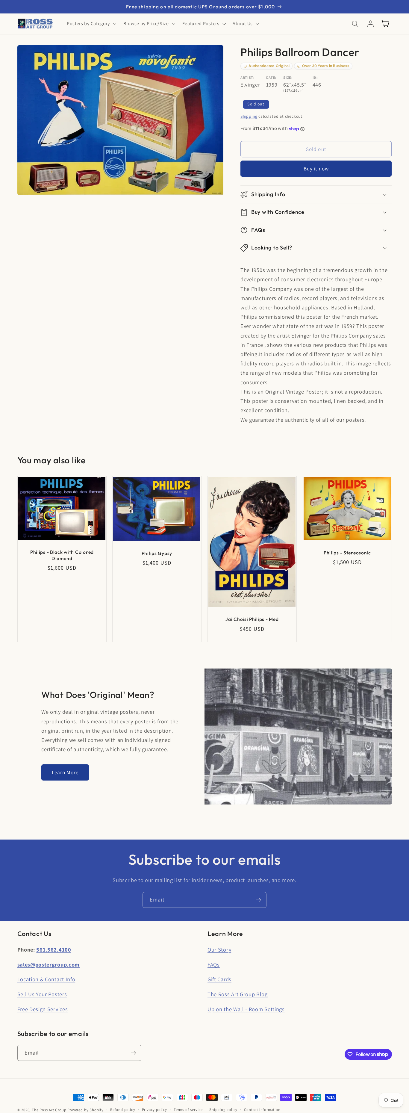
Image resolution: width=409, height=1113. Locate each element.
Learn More (65, 772)
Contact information (262, 1109)
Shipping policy (223, 1109)
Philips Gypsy (157, 553)
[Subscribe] (258, 900)
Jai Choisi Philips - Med (251, 619)
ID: (315, 77)
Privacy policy (154, 1109)
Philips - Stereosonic (347, 553)
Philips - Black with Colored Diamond (61, 555)
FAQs (213, 964)
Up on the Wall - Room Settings (246, 1009)
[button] (91, 23)
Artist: (247, 77)
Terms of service (188, 1109)
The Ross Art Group (49, 1109)
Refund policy (122, 1109)
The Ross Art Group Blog (237, 994)
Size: (288, 77)
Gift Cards (219, 979)
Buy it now (316, 168)
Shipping (248, 116)
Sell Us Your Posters (42, 994)
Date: (271, 77)
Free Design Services (42, 1009)
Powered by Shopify (85, 1109)
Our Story (219, 949)
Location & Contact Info (46, 979)
